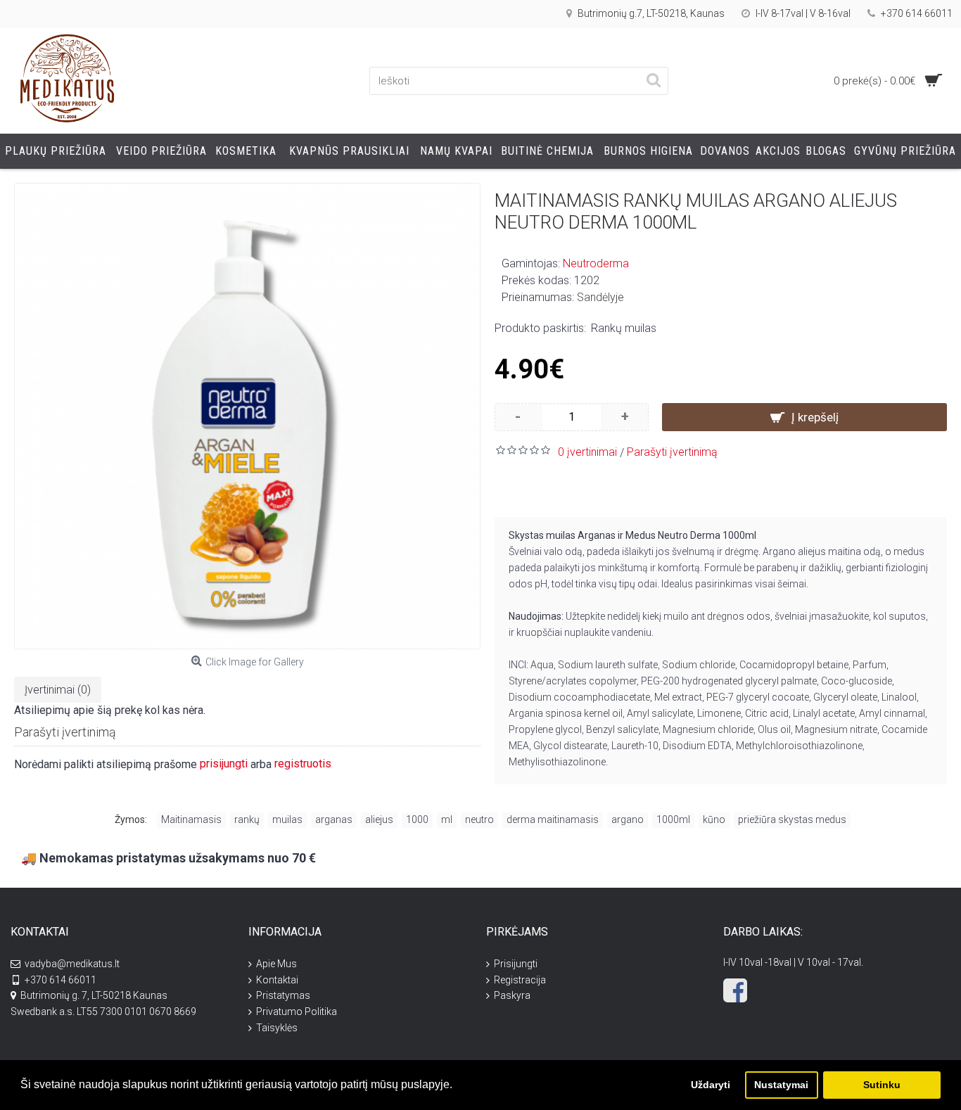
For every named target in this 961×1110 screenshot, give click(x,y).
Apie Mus (276, 963)
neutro (479, 819)
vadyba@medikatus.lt (72, 963)
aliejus (379, 819)
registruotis (302, 763)
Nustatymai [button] (781, 1084)
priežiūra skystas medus (792, 819)
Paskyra (512, 995)
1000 (417, 819)
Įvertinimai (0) (58, 689)
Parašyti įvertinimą (672, 452)
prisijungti (224, 763)
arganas (333, 819)
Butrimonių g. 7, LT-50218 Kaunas (93, 995)
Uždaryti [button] (710, 1084)
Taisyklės (277, 1027)
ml (446, 819)
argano (627, 819)
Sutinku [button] (881, 1084)
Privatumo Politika (296, 1011)
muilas (287, 819)
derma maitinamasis (553, 819)
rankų (247, 819)
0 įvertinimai (587, 452)
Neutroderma (596, 263)
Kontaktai (277, 979)
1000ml (673, 819)
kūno (714, 819)
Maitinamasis (191, 819)
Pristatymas (283, 995)
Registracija (520, 979)
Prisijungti (515, 963)
